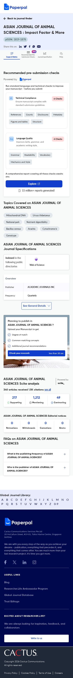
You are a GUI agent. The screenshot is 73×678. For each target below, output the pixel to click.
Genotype (11, 235)
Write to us (36, 638)
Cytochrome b (50, 228)
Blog (6, 582)
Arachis (31, 228)
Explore (32, 183)
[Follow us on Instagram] (34, 562)
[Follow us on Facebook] (5, 562)
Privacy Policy (10, 673)
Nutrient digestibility (37, 222)
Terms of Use (45, 673)
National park (12, 222)
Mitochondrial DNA (16, 215)
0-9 (56, 503)
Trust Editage (11, 601)
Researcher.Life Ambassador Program (26, 589)
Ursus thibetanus (41, 215)
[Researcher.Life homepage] (36, 521)
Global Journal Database (18, 595)
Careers (59, 673)
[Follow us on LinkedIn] (24, 562)
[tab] (36, 455)
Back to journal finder (19, 18)
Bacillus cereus (13, 228)
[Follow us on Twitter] (14, 562)
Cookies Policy (28, 673)
